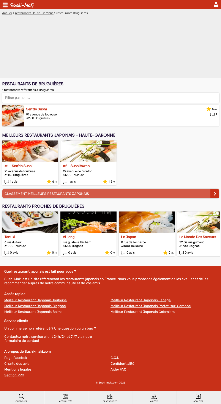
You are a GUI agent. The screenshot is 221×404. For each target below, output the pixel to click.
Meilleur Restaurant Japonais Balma (33, 312)
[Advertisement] (110, 47)
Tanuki (10, 237)
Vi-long (69, 237)
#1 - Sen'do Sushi (19, 166)
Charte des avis (16, 363)
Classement (110, 401)
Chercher (21, 401)
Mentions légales (18, 369)
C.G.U (114, 358)
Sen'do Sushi (36, 109)
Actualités (65, 401)
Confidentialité (122, 363)
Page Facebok (15, 358)
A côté (154, 401)
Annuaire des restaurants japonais (22, 4)
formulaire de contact (21, 341)
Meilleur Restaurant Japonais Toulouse (35, 300)
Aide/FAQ (118, 369)
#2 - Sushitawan (76, 166)
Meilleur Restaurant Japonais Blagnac (35, 306)
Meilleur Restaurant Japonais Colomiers (142, 312)
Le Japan (128, 237)
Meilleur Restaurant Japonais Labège (140, 300)
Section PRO (14, 375)
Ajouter (198, 401)
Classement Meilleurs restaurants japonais (47, 194)
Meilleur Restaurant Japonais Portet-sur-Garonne (150, 306)
